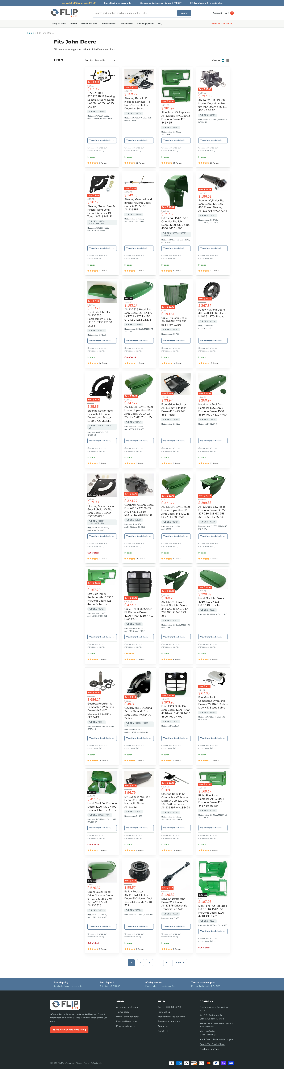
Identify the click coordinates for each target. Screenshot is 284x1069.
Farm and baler (109, 23)
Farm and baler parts (126, 1021)
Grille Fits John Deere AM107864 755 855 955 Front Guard (174, 321)
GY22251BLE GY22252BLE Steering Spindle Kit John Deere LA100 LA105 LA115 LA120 (101, 99)
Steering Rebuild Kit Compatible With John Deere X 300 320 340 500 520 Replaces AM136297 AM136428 (175, 800)
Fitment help (164, 1011)
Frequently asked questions (171, 1016)
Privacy (78, 1063)
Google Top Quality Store (212, 1044)
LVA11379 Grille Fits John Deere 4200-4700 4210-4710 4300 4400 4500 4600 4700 (175, 711)
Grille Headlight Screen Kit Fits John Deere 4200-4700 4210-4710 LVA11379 (139, 614)
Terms (86, 1063)
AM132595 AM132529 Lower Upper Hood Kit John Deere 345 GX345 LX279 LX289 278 (175, 512)
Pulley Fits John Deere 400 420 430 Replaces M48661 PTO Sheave (212, 313)
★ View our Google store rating (69, 1029)
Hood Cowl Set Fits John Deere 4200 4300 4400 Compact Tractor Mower (102, 806)
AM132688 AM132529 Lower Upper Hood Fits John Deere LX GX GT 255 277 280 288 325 (138, 412)
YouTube (215, 1049)
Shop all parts (59, 23)
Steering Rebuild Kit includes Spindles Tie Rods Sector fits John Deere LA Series (137, 103)
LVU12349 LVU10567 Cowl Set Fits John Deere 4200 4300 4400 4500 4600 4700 (175, 223)
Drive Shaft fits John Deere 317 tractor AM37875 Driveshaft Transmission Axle (174, 904)
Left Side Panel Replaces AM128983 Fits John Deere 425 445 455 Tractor (100, 599)
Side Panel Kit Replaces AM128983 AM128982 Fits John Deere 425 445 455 (175, 117)
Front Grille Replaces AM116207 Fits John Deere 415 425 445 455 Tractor (174, 409)
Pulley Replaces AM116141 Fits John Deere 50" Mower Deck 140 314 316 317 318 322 (138, 898)
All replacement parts (127, 1007)
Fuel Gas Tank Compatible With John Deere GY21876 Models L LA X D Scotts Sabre (213, 702)
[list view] (228, 60)
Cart (229, 13)
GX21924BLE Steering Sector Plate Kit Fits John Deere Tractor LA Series (138, 713)
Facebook (204, 1049)
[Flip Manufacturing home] (64, 13)
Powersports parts (125, 1026)
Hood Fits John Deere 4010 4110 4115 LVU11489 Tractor (211, 602)
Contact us (163, 1026)
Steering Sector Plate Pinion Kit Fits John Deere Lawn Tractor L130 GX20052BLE (100, 416)
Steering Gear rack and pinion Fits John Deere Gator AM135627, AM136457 (138, 204)
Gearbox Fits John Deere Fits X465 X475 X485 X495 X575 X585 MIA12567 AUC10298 (139, 510)
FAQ (160, 23)
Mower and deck (89, 23)
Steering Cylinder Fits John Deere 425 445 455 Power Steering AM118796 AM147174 (212, 205)
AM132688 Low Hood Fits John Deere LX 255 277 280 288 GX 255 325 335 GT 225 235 (212, 512)
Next (178, 962)
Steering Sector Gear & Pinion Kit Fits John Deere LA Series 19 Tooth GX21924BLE (101, 211)
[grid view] (224, 60)
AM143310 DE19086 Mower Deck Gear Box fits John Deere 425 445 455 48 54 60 (212, 105)
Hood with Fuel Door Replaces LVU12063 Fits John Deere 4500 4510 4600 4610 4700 (212, 409)
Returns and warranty (169, 1021)
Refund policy (97, 1063)
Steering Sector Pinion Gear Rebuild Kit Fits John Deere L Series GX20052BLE (100, 511)
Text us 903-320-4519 (221, 23)
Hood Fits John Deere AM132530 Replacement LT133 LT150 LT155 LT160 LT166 (100, 318)
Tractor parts (122, 1011)
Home (30, 33)
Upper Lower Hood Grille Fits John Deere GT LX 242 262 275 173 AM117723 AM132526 (100, 898)
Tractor (73, 23)
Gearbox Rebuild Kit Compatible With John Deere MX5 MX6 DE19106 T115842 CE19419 (100, 710)
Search (184, 13)
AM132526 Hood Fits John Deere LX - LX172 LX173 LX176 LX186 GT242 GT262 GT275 (138, 314)
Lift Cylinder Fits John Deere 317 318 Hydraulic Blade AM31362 (137, 802)
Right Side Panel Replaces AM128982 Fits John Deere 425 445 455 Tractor (211, 800)
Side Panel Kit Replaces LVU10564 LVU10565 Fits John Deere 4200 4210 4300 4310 (212, 911)
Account (217, 13)
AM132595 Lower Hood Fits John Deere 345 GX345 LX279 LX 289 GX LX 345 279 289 (174, 608)
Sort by (89, 60)
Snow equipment (145, 23)
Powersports (127, 23)
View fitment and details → (101, 140)
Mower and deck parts (127, 1016)
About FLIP (163, 1031)
